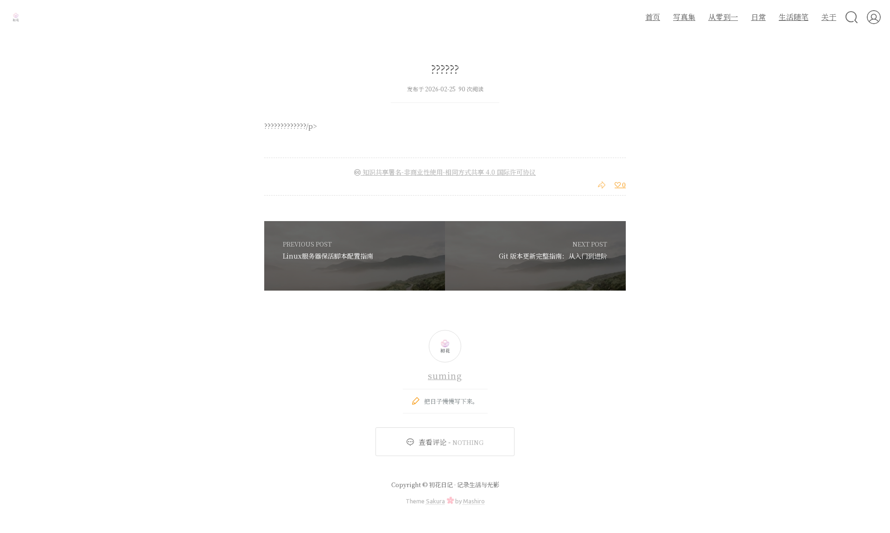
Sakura (435, 501)
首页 (652, 17)
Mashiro (474, 501)
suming (445, 375)
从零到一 (723, 17)
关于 (828, 17)
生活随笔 (793, 17)
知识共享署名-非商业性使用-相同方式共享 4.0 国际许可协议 (448, 172)
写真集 (684, 17)
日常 (758, 17)
